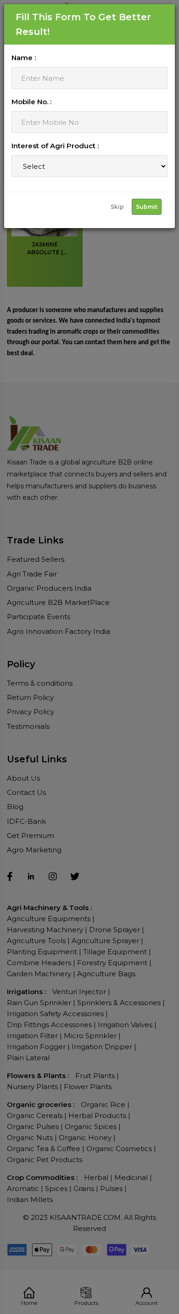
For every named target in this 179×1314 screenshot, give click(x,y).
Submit (146, 206)
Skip (117, 206)
